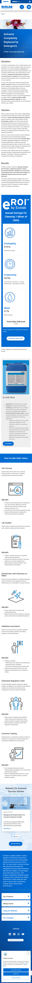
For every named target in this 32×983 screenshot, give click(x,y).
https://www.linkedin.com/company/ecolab (9, 934)
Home (3, 14)
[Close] (29, 953)
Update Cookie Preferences (15, 940)
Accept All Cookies (16, 970)
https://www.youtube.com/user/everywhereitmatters (22, 934)
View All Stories (15, 843)
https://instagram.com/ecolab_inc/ (18, 934)
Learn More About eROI (15, 338)
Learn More (8, 443)
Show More (6, 828)
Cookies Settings (16, 977)
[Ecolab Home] (6, 7)
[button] (22, 7)
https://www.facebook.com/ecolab (14, 934)
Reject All (16, 973)
